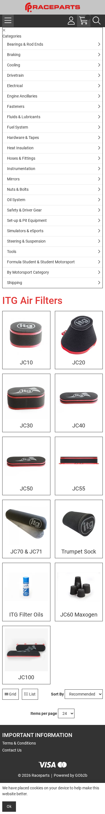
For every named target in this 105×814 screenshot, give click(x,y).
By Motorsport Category (28, 272)
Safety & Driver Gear (24, 210)
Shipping (14, 282)
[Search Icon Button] (96, 21)
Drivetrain (15, 75)
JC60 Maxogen (78, 614)
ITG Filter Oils (26, 614)
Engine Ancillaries (22, 96)
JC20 (78, 362)
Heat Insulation (20, 148)
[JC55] (79, 460)
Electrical (15, 85)
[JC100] (26, 649)
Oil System (16, 199)
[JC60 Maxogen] (79, 586)
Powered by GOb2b (70, 775)
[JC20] (79, 335)
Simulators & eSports (25, 231)
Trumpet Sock (78, 551)
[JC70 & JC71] (26, 523)
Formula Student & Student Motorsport (41, 262)
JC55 (78, 488)
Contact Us (12, 750)
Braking (13, 54)
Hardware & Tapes (23, 137)
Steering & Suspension (26, 241)
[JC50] (26, 460)
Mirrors (13, 179)
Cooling (13, 65)
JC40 (78, 425)
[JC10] (26, 335)
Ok (9, 806)
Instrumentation (21, 168)
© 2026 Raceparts (34, 775)
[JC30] (26, 397)
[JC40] (79, 397)
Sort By (57, 694)
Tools (11, 251)
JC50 (26, 488)
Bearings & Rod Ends (25, 44)
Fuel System (17, 127)
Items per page (44, 713)
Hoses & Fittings (21, 158)
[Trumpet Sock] (79, 523)
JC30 (26, 425)
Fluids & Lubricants (23, 117)
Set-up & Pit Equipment (27, 220)
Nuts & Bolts (18, 189)
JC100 (26, 677)
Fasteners (15, 106)
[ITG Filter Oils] (26, 586)
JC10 (26, 362)
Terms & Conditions (19, 743)
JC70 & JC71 (26, 551)
